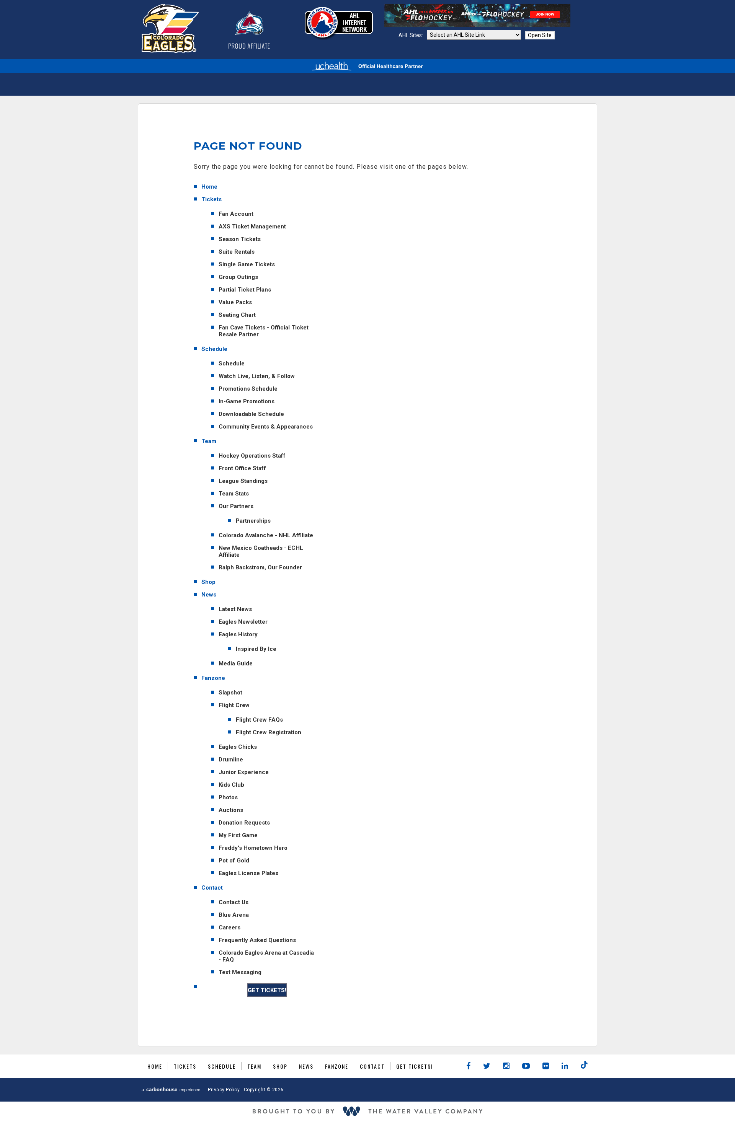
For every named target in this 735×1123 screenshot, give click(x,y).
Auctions (231, 810)
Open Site (540, 35)
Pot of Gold (234, 860)
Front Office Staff (242, 468)
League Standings (243, 481)
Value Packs (235, 302)
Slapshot (230, 692)
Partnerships (253, 520)
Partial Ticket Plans (245, 289)
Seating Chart (237, 314)
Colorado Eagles (206, 28)
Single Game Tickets (247, 264)
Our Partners (236, 506)
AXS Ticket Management (252, 226)
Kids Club (231, 784)
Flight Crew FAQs (259, 719)
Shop (208, 582)
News (208, 594)
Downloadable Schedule (251, 414)
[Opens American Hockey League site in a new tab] (338, 23)
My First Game (238, 835)
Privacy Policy (224, 1089)
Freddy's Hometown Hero (253, 847)
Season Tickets (240, 239)
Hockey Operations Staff (252, 455)
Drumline (231, 759)
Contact (212, 887)
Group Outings (238, 277)
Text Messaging (240, 972)
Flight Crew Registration (268, 732)
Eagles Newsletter (243, 621)
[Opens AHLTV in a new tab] (477, 25)
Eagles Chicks (238, 746)
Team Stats (234, 493)
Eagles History (238, 634)
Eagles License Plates (248, 873)
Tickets (211, 199)
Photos (228, 797)
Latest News (235, 609)
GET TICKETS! (267, 990)
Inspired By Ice (256, 648)
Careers (229, 927)
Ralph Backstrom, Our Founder (260, 567)
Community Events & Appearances (266, 426)
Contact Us (233, 902)
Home (209, 186)
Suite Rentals (237, 251)
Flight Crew (234, 705)
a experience (171, 1089)
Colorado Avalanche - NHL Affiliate (266, 535)
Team (208, 441)
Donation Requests (244, 822)
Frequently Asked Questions (257, 940)
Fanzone (213, 678)
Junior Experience (244, 772)
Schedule (214, 349)
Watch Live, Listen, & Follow (257, 376)
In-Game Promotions (246, 401)
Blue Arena (234, 914)
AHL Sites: (411, 35)
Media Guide (236, 663)
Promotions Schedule (248, 388)
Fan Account (236, 213)
